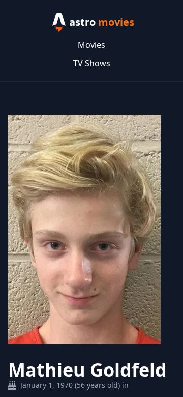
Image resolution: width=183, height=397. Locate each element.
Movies (91, 44)
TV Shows (91, 63)
